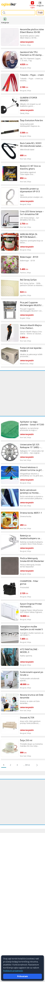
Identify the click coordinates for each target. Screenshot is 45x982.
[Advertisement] (22, 393)
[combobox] (18, 12)
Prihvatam (22, 976)
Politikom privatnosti (13, 970)
